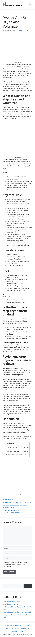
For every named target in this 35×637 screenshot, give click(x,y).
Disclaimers (26, 625)
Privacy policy (25, 628)
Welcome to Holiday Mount (13, 625)
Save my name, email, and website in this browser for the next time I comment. (17, 564)
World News (9, 500)
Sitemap (14, 631)
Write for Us (9, 628)
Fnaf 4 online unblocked (13, 513)
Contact (21, 631)
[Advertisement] (17, 48)
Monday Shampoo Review (14, 510)
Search (5, 582)
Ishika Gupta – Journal (10, 604)
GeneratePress (27, 634)
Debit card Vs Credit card (11, 601)
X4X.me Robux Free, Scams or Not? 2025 (17, 612)
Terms (17, 628)
